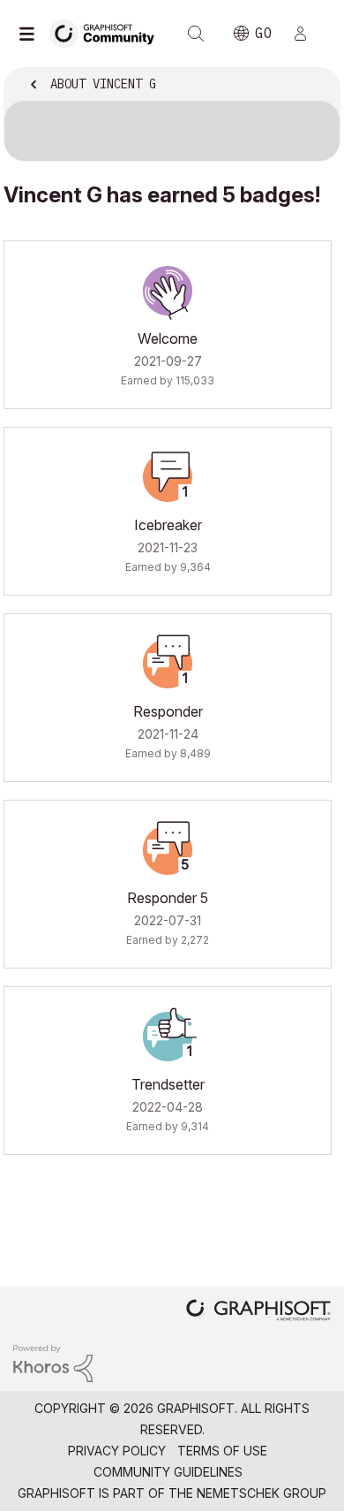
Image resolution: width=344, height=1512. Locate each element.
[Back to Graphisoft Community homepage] (108, 32)
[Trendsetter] (167, 1036)
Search (196, 33)
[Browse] (31, 33)
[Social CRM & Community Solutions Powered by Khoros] (53, 1362)
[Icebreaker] (167, 477)
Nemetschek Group (261, 1493)
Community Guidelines (168, 1471)
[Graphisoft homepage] (258, 1312)
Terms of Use (222, 1450)
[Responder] (167, 663)
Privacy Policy (117, 1450)
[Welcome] (167, 291)
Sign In (308, 33)
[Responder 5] (167, 850)
